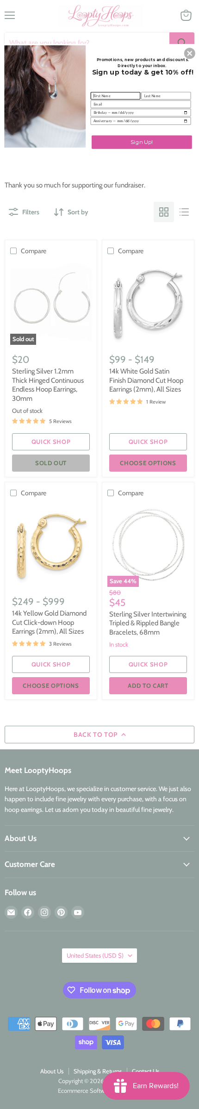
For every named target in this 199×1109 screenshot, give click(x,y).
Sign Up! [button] (142, 141)
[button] (189, 53)
